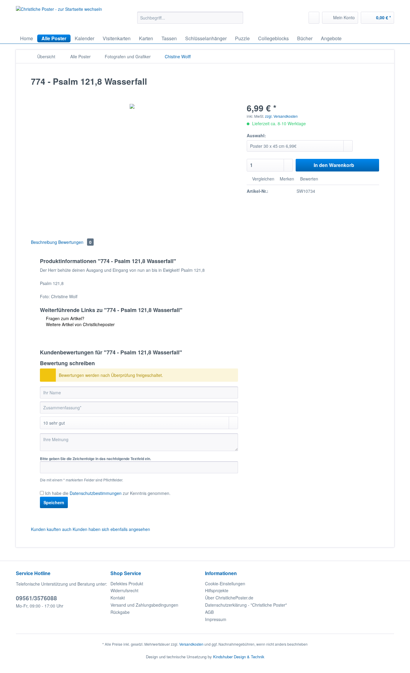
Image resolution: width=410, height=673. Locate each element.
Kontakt (117, 598)
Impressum (215, 619)
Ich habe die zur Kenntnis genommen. (107, 493)
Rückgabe (120, 612)
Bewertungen (75, 242)
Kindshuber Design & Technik (238, 656)
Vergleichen (262, 179)
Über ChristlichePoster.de (229, 598)
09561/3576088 (36, 598)
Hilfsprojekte (216, 590)
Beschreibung (44, 242)
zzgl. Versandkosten (281, 116)
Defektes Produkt (126, 584)
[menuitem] (190, 21)
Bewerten (308, 179)
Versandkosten (191, 644)
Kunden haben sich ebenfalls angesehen (111, 529)
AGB (209, 612)
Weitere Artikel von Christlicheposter (80, 324)
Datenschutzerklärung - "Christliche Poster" (246, 605)
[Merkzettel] (314, 18)
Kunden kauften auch (51, 529)
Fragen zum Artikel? (64, 318)
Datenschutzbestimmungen (96, 493)
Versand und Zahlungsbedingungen (144, 605)
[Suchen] (237, 18)
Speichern (54, 502)
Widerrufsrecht (124, 590)
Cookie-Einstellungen (225, 584)
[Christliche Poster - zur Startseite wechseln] (59, 17)
